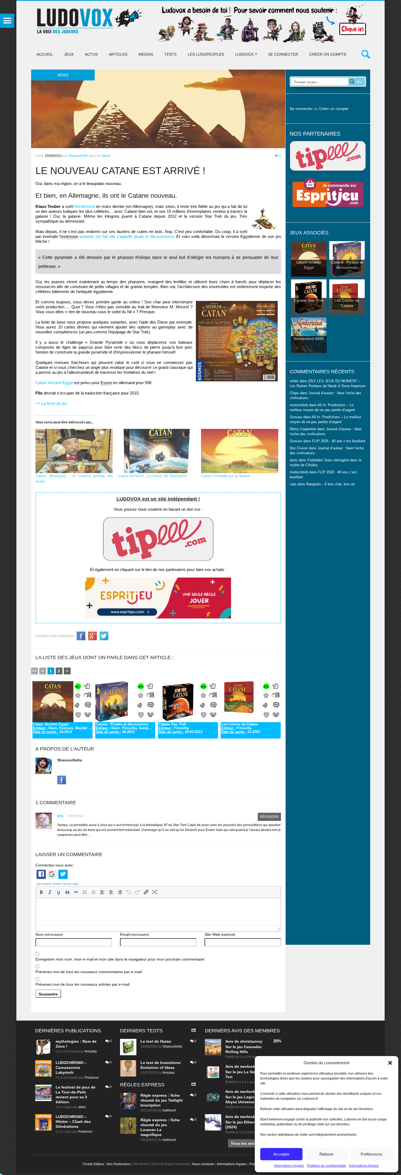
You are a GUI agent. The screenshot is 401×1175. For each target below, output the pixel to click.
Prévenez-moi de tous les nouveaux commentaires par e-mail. (89, 972)
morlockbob (251, 1066)
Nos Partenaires (119, 1164)
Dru (60, 816)
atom (82, 1107)
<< (34, 671)
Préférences (371, 1154)
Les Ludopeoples (206, 54)
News (106, 156)
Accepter (281, 1154)
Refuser (326, 1154)
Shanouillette (78, 156)
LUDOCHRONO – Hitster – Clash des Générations (73, 1121)
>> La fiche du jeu (51, 403)
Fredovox (92, 1078)
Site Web (220, 934)
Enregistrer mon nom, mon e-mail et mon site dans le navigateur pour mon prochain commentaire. (120, 959)
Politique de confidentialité (326, 1166)
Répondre (269, 817)
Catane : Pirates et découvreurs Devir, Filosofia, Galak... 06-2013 (124, 728)
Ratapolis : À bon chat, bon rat (330, 484)
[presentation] (41, 892)
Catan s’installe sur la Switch (225, 476)
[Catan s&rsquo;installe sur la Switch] (240, 451)
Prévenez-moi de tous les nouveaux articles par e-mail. (82, 984)
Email (134, 934)
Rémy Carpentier (303, 429)
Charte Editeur (93, 1164)
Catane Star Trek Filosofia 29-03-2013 (180, 728)
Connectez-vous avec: (54, 865)
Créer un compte (327, 54)
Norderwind (85, 206)
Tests (170, 54)
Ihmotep (91, 1051)
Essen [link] (106, 382)
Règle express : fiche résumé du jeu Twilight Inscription (161, 1100)
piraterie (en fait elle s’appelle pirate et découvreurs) (127, 236)
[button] (390, 1063)
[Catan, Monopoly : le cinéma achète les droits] (74, 451)
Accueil (45, 54)
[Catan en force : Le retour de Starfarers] (157, 451)
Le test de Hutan (155, 1041)
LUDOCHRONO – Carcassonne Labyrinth (71, 1067)
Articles (118, 54)
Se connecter (283, 54)
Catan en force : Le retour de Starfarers (152, 476)
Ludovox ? (246, 54)
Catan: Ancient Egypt (54, 382)
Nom (49, 934)
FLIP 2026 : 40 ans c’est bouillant (338, 441)
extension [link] (69, 236)
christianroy (251, 1041)
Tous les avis (243, 1143)
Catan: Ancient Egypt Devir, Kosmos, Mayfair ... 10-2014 (62, 728)
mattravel (169, 1110)
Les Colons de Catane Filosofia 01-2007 (240, 728)
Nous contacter (203, 1164)
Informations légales (289, 1166)
